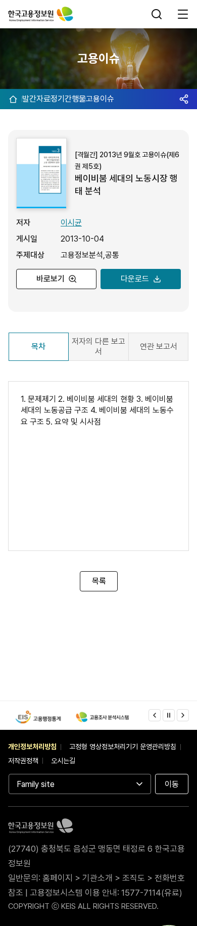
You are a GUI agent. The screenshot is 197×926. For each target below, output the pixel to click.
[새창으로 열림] (38, 716)
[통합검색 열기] (157, 14)
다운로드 (135, 279)
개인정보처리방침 (32, 747)
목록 (98, 581)
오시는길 (63, 761)
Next (183, 715)
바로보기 (50, 279)
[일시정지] (169, 715)
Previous (155, 715)
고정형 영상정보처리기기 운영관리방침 (122, 747)
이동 (172, 784)
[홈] (13, 99)
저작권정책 (23, 761)
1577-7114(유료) (151, 893)
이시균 (71, 222)
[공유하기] (184, 99)
